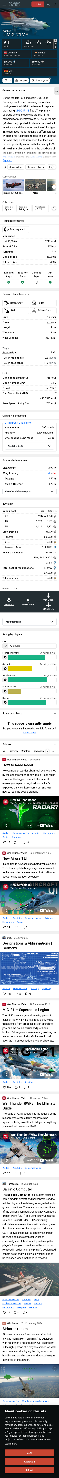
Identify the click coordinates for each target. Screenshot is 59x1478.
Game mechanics (20, 833)
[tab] (55, 40)
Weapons (21, 1307)
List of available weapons (18, 491)
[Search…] (48, 4)
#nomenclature (20, 988)
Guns (36, 1299)
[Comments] (14, 1173)
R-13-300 (52, 322)
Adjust (29, 1470)
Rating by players (36, 167)
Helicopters (49, 833)
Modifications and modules (35, 1401)
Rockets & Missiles (11, 1303)
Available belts (15, 446)
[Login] (55, 4)
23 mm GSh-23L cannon (18, 422)
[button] (56, 91)
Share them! (29, 732)
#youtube (16, 837)
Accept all (29, 1461)
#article (6, 988)
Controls (26, 1299)
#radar (5, 837)
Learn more (11, 1443)
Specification (16, 167)
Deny (29, 1452)
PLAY (37, 4)
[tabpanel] (38, 42)
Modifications (13, 621)
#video (5, 833)
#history (35, 988)
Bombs (27, 1303)
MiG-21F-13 (22, 110)
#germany (46, 988)
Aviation (36, 833)
